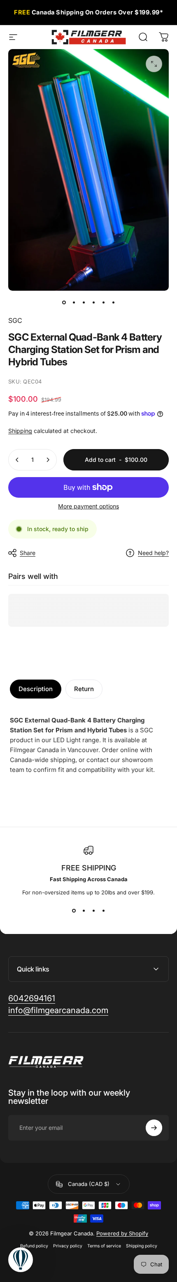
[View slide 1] (74, 910)
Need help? (153, 552)
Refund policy (34, 1246)
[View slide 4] (103, 910)
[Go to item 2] (74, 302)
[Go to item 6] (113, 302)
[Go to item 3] (83, 302)
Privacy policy (67, 1246)
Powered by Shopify (122, 1233)
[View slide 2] (83, 910)
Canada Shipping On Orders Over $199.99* (88, 12)
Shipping (20, 430)
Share (27, 552)
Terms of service (104, 1246)
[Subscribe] (154, 1128)
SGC (15, 320)
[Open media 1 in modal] (154, 64)
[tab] (35, 689)
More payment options (88, 506)
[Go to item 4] (93, 302)
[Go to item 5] (103, 302)
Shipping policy (141, 1246)
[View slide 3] (93, 910)
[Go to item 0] (64, 302)
